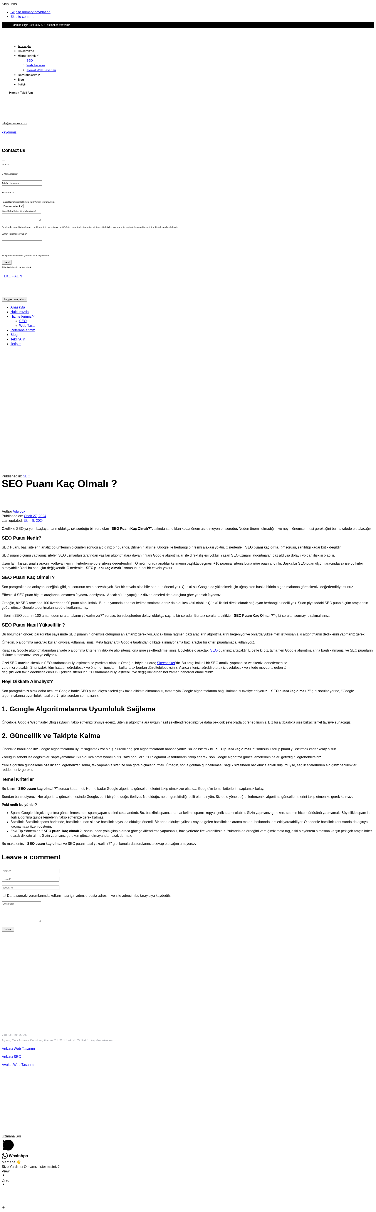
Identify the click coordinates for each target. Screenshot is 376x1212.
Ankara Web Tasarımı (18, 1048)
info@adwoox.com (14, 123)
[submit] (3, 160)
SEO (30, 60)
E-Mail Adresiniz (10, 174)
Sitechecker (166, 663)
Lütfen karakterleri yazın (14, 234)
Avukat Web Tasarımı (41, 70)
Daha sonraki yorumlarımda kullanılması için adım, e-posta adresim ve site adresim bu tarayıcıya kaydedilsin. (90, 895)
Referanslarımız (29, 75)
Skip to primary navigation (30, 12)
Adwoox (19, 511)
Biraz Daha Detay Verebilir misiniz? (19, 211)
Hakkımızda (26, 51)
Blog (21, 79)
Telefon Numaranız (12, 183)
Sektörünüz (8, 192)
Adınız (5, 164)
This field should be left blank (16, 267)
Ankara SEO (12, 1057)
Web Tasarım (36, 65)
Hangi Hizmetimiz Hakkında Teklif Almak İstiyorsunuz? (28, 202)
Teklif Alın (17, 339)
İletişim (22, 84)
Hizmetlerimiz (27, 55)
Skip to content (21, 16)
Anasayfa (24, 46)
